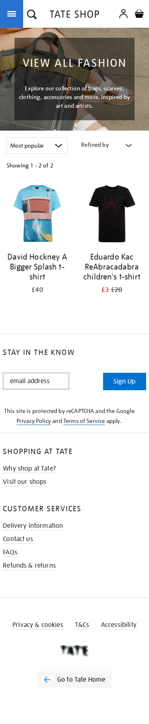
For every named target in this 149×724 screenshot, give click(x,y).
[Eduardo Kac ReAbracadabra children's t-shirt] (112, 215)
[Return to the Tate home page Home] (74, 15)
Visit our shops (24, 482)
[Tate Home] (74, 651)
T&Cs (82, 625)
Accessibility (119, 625)
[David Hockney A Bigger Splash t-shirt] (37, 215)
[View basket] (139, 15)
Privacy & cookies (37, 625)
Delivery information (33, 526)
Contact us (18, 539)
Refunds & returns (29, 565)
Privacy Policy (34, 421)
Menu (13, 13)
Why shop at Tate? (29, 468)
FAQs (10, 552)
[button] (31, 15)
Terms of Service (84, 421)
